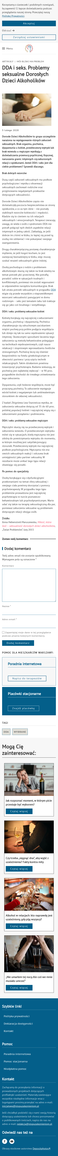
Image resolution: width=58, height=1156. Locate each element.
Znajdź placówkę (23, 708)
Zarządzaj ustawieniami (29, 37)
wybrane (20, 731)
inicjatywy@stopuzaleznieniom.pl (20, 1106)
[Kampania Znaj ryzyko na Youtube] (11, 1141)
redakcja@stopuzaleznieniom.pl (34, 1124)
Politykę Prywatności (13, 16)
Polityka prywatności (17, 1016)
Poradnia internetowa (17, 1054)
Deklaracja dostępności (18, 1023)
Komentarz (8, 565)
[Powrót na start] (29, 48)
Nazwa (6, 606)
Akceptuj (29, 23)
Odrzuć (6, 30)
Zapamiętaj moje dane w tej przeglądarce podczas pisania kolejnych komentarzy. (26, 634)
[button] (7, 48)
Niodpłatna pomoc (15, 1068)
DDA (53, 289)
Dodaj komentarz (18, 643)
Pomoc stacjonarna (15, 1061)
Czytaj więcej (19, 811)
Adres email (9, 619)
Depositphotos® (42, 1148)
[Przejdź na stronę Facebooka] (4, 1141)
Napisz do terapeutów (27, 678)
